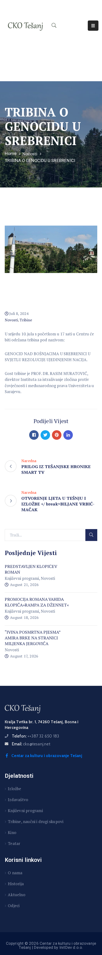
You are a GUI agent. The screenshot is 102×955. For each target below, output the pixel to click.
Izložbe (14, 788)
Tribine (25, 320)
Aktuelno (16, 894)
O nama (15, 872)
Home (11, 153)
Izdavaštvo (18, 799)
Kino (12, 832)
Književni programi (22, 578)
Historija (16, 883)
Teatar (14, 843)
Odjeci (13, 905)
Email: (31, 744)
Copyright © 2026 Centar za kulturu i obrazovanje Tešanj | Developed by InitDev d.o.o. (51, 945)
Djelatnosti (19, 776)
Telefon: (35, 736)
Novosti (29, 154)
